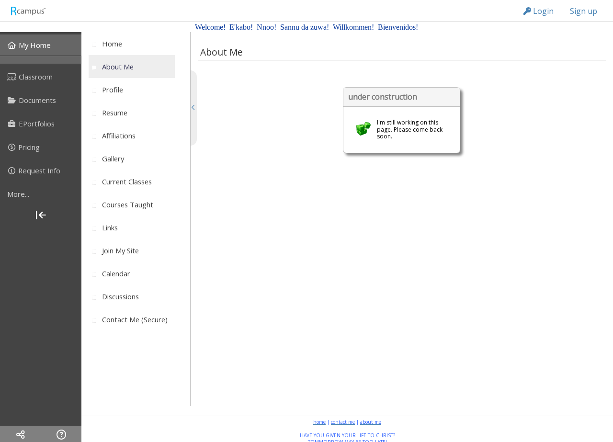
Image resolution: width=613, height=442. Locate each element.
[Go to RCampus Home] (28, 11)
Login (542, 11)
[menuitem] (40, 45)
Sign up (583, 11)
